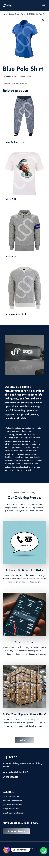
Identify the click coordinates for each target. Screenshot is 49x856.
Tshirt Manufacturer (11, 796)
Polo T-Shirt (23, 83)
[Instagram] (6, 850)
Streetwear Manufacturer (13, 812)
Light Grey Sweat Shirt (16, 313)
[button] (43, 20)
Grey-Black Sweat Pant (16, 141)
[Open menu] (43, 5)
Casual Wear (15, 83)
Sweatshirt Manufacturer (13, 804)
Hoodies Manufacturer (12, 800)
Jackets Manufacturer (11, 808)
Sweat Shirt (11, 256)
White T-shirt (11, 199)
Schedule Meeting (16, 831)
